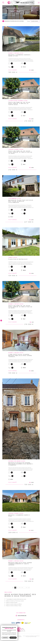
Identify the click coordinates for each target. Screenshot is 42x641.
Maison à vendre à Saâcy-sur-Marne (14, 604)
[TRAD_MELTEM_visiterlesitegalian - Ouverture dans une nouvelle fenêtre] (18, 623)
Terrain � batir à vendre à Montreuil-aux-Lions (16, 599)
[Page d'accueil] (21, 3)
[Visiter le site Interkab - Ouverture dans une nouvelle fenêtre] (28, 622)
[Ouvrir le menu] (39, 3)
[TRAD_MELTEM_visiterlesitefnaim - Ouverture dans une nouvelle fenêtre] (22, 623)
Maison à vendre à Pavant (11, 602)
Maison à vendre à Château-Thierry (13, 605)
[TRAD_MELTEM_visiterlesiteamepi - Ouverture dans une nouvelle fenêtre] (13, 623)
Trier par (28, 21)
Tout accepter (13, 637)
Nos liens (27, 636)
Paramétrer (5, 637)
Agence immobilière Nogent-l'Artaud (12, 8)
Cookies (35, 636)
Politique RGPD (31, 636)
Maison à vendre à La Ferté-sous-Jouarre (15, 600)
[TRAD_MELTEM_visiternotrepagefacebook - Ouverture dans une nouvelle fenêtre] (1, 320)
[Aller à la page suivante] (29, 588)
